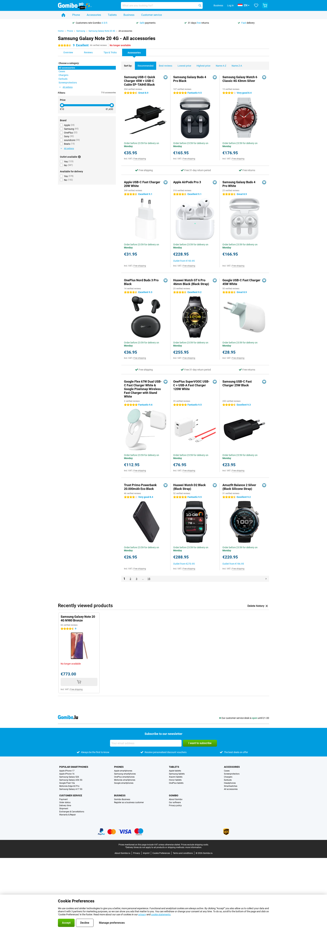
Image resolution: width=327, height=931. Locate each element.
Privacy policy (175, 805)
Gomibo (173, 795)
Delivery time (65, 805)
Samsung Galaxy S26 (69, 777)
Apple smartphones (123, 771)
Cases (227, 771)
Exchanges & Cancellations (71, 811)
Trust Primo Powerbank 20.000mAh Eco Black (140, 487)
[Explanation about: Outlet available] (79, 156)
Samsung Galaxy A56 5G (70, 780)
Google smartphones (123, 783)
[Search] (200, 5)
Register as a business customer (129, 802)
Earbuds (228, 780)
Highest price (203, 65)
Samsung (80, 31)
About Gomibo (175, 799)
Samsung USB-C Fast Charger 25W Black (237, 383)
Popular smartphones (73, 767)
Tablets (112, 15)
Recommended (145, 65)
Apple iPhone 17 (66, 771)
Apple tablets (175, 771)
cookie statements (160, 914)
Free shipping (140, 158)
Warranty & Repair (67, 815)
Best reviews (165, 65)
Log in (230, 5)
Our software (175, 802)
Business (128, 15)
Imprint (146, 853)
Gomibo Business (122, 799)
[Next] (266, 579)
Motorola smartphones (124, 780)
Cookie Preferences (161, 853)
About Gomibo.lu (122, 853)
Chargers (228, 777)
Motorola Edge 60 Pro (69, 786)
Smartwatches (230, 786)
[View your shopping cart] (265, 5)
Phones (119, 767)
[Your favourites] (256, 5)
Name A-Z (221, 65)
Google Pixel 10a (67, 783)
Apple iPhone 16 (66, 774)
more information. (193, 847)
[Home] (63, 15)
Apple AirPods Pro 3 (187, 182)
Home (61, 31)
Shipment (63, 808)
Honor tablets (175, 780)
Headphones (230, 783)
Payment (63, 799)
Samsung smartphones (125, 774)
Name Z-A (237, 65)
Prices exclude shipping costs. (195, 844)
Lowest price (184, 65)
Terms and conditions (183, 853)
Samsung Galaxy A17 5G (70, 789)
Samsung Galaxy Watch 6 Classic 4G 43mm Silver (239, 79)
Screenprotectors (231, 774)
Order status (65, 802)
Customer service (151, 15)
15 (148, 578)
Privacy (136, 853)
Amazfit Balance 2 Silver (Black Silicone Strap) (239, 487)
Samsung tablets (177, 774)
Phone (76, 15)
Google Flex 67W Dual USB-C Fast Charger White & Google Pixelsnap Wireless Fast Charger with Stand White (143, 389)
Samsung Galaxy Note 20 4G (102, 31)
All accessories (125, 31)
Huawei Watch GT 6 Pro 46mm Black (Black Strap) (191, 282)
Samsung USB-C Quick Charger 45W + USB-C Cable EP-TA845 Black (139, 80)
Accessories (94, 15)
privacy (142, 914)
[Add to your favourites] (166, 77)
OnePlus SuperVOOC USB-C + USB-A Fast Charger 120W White (191, 385)
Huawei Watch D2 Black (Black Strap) (189, 487)
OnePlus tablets (176, 783)
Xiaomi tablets (175, 777)
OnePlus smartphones (124, 777)
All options (68, 87)
